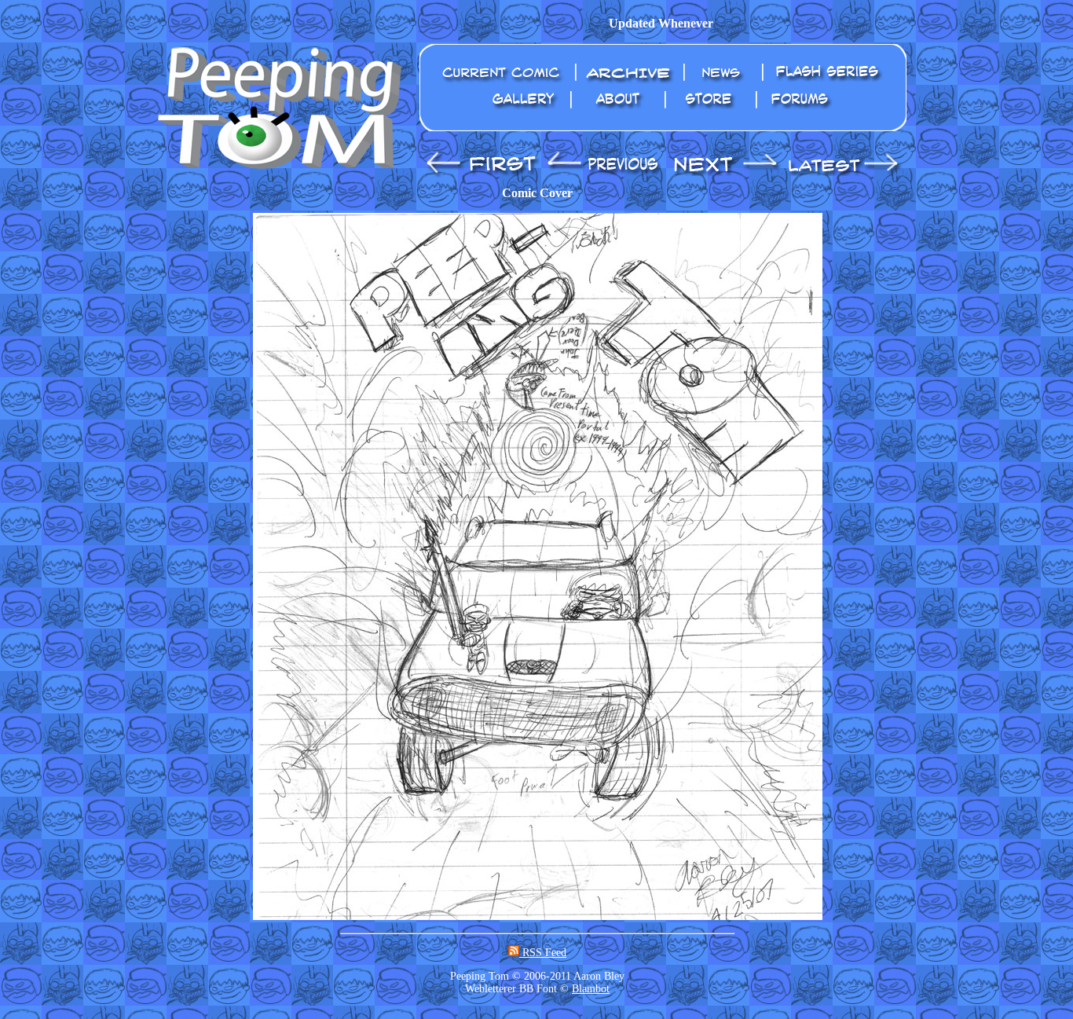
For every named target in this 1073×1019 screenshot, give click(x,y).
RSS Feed (542, 953)
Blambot (591, 989)
